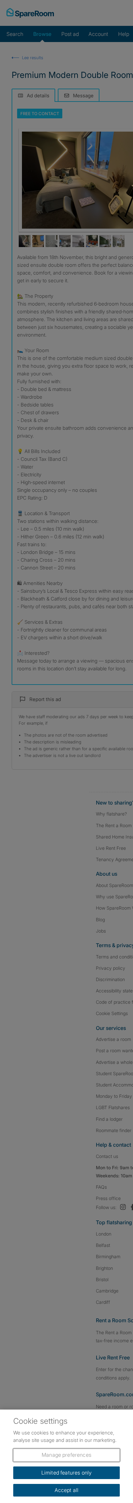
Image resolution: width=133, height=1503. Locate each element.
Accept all (67, 1490)
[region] (66, 1456)
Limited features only (66, 1472)
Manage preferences (66, 1455)
